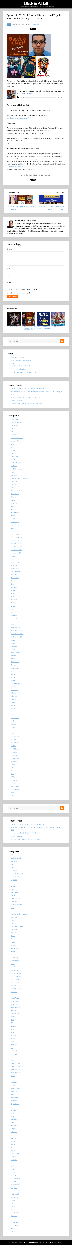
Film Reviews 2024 (16, 550)
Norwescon (14, 665)
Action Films (14, 425)
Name (8, 269)
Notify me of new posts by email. (20, 293)
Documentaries (15, 512)
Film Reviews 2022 (16, 544)
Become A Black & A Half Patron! (21, 360)
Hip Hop (13, 590)
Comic (13, 488)
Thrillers (13, 771)
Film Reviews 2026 (16, 553)
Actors (13, 432)
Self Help (13, 721)
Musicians (14, 646)
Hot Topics (14, 600)
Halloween (14, 587)
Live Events (14, 618)
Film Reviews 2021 (16, 540)
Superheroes (14, 755)
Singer (12, 733)
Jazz (12, 612)
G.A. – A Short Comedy (20, 369)
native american (15, 652)
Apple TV (14, 444)
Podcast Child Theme (29, 1242)
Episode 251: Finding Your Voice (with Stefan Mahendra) (28, 388)
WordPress (53, 1242)
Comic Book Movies (17, 491)
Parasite (13, 671)
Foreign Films (15, 568)
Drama (13, 516)
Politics (13, 680)
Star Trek (13, 740)
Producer (13, 687)
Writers (13, 792)
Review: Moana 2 (58, 326)
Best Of (13, 460)
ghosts (12, 584)
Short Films (14, 724)
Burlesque (14, 475)
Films (12, 363)
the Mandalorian (15, 761)
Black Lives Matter (16, 469)
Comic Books (15, 494)
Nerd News (14, 656)
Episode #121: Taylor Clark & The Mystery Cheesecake (51, 208)
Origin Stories (15, 668)
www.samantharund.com (15, 166)
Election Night (15, 522)
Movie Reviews (15, 628)
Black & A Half (36, 3)
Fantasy (13, 528)
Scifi (12, 712)
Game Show (14, 575)
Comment (10, 249)
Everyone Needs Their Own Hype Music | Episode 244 (27, 403)
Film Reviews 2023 (16, 547)
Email (8, 275)
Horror (13, 593)
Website (9, 282)
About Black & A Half (17, 357)
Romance (13, 699)
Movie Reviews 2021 (17, 634)
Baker (12, 453)
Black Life (14, 466)
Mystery (13, 649)
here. (32, 169)
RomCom (13, 702)
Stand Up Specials (16, 736)
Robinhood (14, 696)
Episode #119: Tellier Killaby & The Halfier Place (21, 208)
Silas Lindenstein (34, 24)
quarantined (14, 690)
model (12, 624)
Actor (12, 428)
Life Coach (14, 615)
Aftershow (14, 435)
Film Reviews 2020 (16, 537)
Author (13, 450)
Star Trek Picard (15, 743)
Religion (13, 693)
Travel (12, 774)
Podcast (13, 677)
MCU (12, 621)
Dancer (13, 506)
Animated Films (15, 441)
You (12, 796)
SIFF (12, 730)
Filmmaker (14, 556)
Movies (13, 640)
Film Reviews (15, 534)
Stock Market (15, 749)
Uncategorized (15, 786)
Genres (13, 581)
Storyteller (14, 752)
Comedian (14, 481)
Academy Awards (16, 422)
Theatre (13, 764)
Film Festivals (15, 531)
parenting (13, 674)
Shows (13, 727)
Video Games (15, 789)
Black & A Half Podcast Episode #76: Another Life (43, 327)
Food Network (15, 565)
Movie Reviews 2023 (17, 637)
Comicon (13, 497)
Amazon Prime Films (17, 438)
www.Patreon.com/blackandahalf (17, 118)
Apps (12, 447)
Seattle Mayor (15, 718)
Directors (13, 509)
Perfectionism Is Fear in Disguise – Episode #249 (25, 397)
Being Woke (14, 456)
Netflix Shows (15, 662)
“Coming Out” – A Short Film (22, 366)
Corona (13, 500)
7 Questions (14, 419)
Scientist (13, 705)
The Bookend (15, 758)
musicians (13, 643)
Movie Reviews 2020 (17, 631)
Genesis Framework (42, 1242)
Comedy (13, 484)
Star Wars (13, 746)
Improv (13, 606)
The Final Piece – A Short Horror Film (24, 372)
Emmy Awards (15, 525)
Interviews (14, 609)
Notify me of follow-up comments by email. (23, 289)
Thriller (13, 768)
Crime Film (14, 503)
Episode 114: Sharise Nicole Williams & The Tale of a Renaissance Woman (28, 328)
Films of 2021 (15, 562)
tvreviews (13, 783)
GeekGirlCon (15, 578)
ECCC (13, 519)
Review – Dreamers (16, 400)
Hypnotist (13, 603)
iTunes (49, 110)
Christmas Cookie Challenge (19, 478)
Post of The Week (16, 684)
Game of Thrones (16, 572)
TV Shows (14, 780)
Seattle (13, 715)
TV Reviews (14, 777)
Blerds (12, 472)
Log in (59, 1242)
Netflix (13, 659)
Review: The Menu (14, 326)
